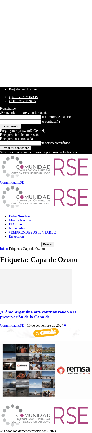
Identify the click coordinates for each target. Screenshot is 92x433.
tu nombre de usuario (56, 117)
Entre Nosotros (19, 216)
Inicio (4, 249)
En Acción (16, 236)
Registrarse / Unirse (23, 89)
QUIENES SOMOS (23, 97)
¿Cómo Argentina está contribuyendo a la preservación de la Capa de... (38, 314)
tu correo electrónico (55, 143)
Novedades (17, 228)
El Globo (15, 224)
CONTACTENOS (22, 101)
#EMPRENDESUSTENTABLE (32, 232)
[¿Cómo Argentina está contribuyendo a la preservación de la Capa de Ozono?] (36, 303)
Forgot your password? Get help (23, 131)
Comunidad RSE (12, 325)
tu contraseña (50, 121)
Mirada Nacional (21, 220)
